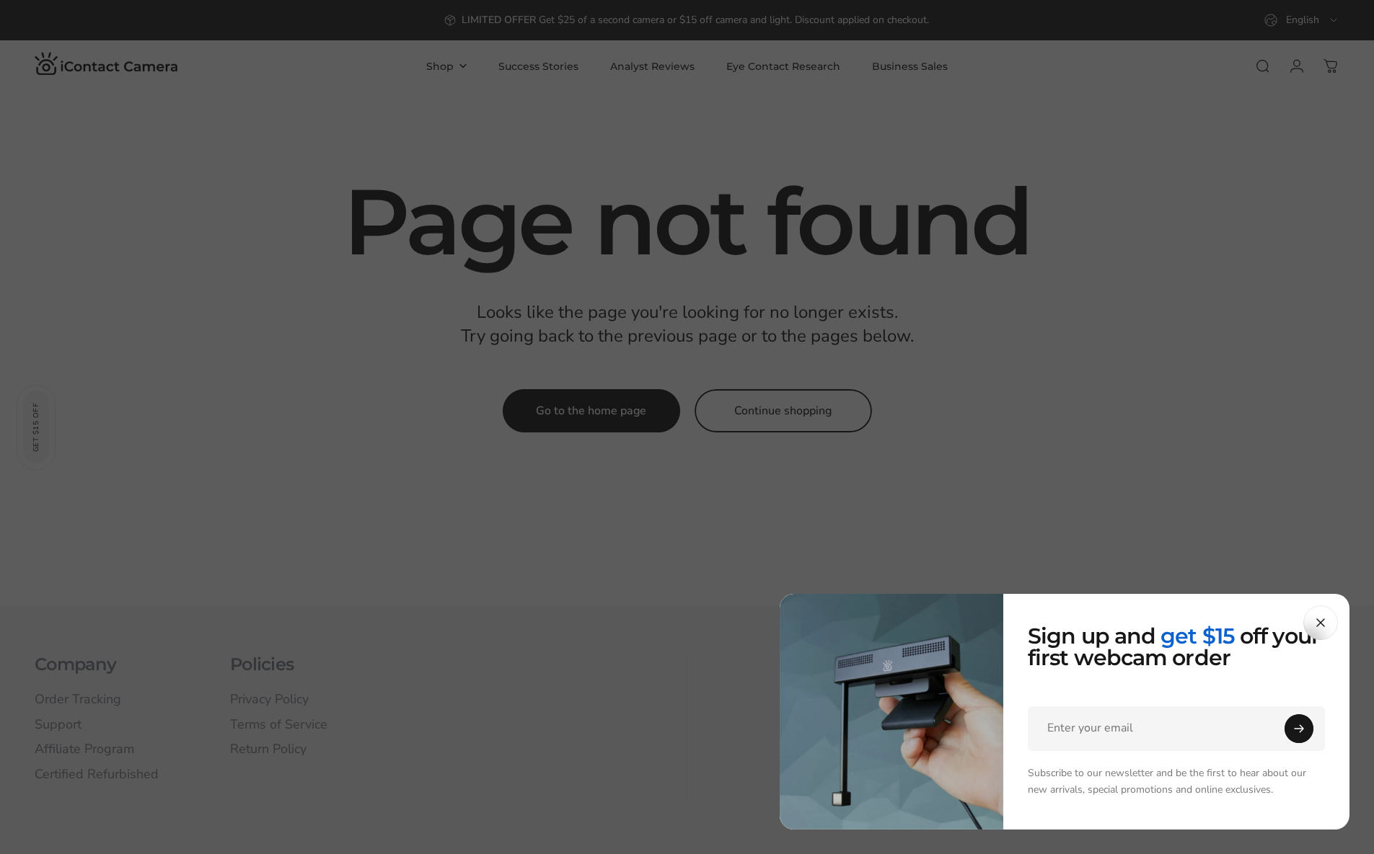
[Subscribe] (1299, 728)
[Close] (1320, 622)
